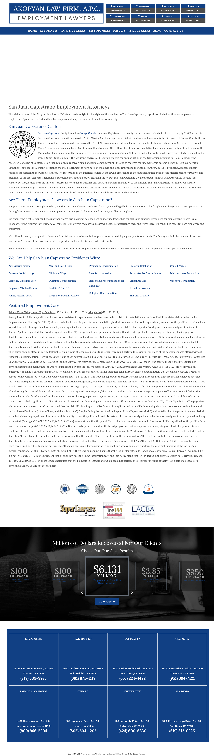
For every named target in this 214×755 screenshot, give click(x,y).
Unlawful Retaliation (141, 266)
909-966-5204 (118, 20)
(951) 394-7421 (182, 678)
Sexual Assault (138, 280)
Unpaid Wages (178, 266)
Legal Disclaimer (140, 754)
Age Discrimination (19, 266)
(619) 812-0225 (182, 730)
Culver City (169, 16)
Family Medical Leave (20, 295)
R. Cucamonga (118, 16)
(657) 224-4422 (132, 678)
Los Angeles (118, 6)
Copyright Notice (115, 754)
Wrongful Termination (182, 280)
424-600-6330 (168, 20)
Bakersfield (144, 6)
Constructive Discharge (21, 273)
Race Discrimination (100, 273)
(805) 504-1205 (83, 730)
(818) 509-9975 (33, 678)
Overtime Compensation (62, 280)
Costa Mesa (169, 6)
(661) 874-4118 (83, 678)
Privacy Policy (127, 754)
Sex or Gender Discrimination (146, 273)
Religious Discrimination (103, 293)
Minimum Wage (57, 273)
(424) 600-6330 (132, 730)
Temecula (194, 6)
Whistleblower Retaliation (184, 273)
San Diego (194, 16)
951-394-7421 (193, 10)
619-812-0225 (193, 20)
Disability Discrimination (22, 280)
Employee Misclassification (23, 288)
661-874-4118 (143, 10)
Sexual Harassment (140, 288)
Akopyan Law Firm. (88, 754)
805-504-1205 (143, 20)
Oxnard (144, 16)
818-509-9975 (118, 10)
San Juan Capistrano (49, 133)
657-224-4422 (168, 10)
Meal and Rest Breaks (60, 266)
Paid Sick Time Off (59, 288)
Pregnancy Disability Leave (64, 295)
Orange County (87, 133)
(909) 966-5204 (33, 730)
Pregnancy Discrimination (103, 266)
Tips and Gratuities (140, 295)
